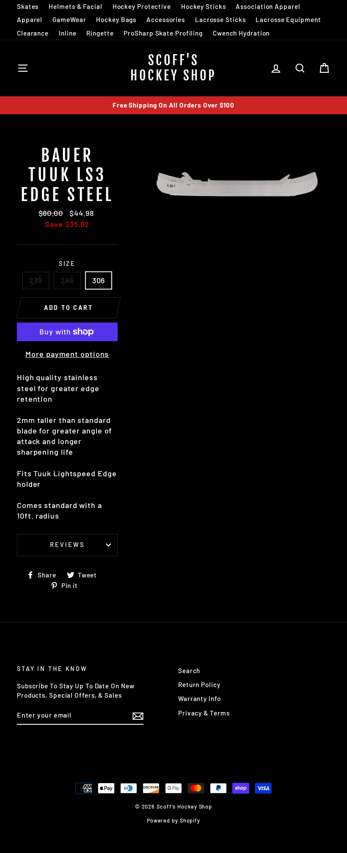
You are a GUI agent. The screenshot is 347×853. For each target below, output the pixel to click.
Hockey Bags (116, 19)
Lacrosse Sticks (220, 19)
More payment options (67, 354)
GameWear (69, 19)
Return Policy (199, 684)
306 (98, 280)
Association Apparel (268, 6)
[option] (173, 105)
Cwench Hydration (241, 33)
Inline (67, 33)
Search (189, 670)
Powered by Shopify (173, 820)
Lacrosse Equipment (288, 19)
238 (35, 280)
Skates (28, 6)
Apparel (29, 19)
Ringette (99, 33)
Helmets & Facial (75, 6)
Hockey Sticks (203, 6)
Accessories (165, 19)
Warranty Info (199, 698)
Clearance (33, 33)
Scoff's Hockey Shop (173, 67)
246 (67, 280)
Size (67, 263)
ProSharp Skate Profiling (163, 33)
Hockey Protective (142, 6)
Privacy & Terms (204, 713)
